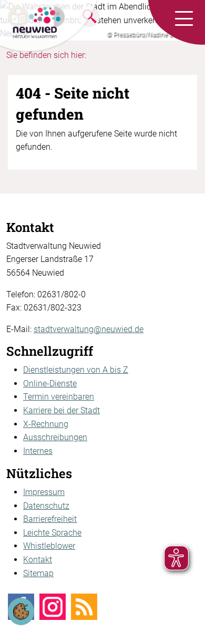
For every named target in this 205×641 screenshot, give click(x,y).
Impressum (44, 492)
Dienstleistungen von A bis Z (75, 370)
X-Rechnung (45, 424)
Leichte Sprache (52, 533)
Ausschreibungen (55, 437)
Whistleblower (49, 546)
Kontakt (37, 560)
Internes (38, 451)
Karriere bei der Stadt (61, 410)
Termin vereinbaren (58, 397)
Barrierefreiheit (50, 519)
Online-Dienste (50, 383)
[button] (184, 19)
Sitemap (38, 573)
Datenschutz (46, 506)
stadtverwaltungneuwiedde (89, 329)
